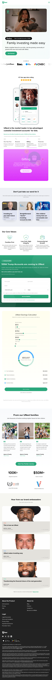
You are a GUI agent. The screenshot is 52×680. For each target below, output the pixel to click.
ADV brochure (17, 661)
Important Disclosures (7, 623)
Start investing (26, 389)
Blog (28, 604)
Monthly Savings (18, 322)
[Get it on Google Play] (16, 640)
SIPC (21, 648)
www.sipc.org (34, 651)
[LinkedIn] (11, 636)
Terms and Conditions (7, 619)
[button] (9, 211)
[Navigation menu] (49, 2)
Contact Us (29, 608)
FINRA (17, 648)
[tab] (9, 143)
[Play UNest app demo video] (26, 20)
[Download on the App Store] (6, 640)
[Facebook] (3, 636)
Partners (29, 606)
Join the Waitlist (26, 296)
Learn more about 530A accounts (8, 274)
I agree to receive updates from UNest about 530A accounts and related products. (21, 293)
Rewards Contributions (19, 335)
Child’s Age (17, 341)
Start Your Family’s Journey (26, 464)
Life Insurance (5, 604)
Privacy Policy (5, 621)
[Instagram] (8, 636)
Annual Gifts (17, 328)
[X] (5, 636)
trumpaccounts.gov (31, 300)
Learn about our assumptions (26, 392)
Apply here (35, 592)
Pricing (4, 606)
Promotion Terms (6, 626)
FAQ (3, 608)
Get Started (11, 53)
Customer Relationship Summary (27, 661)
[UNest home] (4, 2)
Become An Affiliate (32, 610)
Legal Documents (6, 617)
